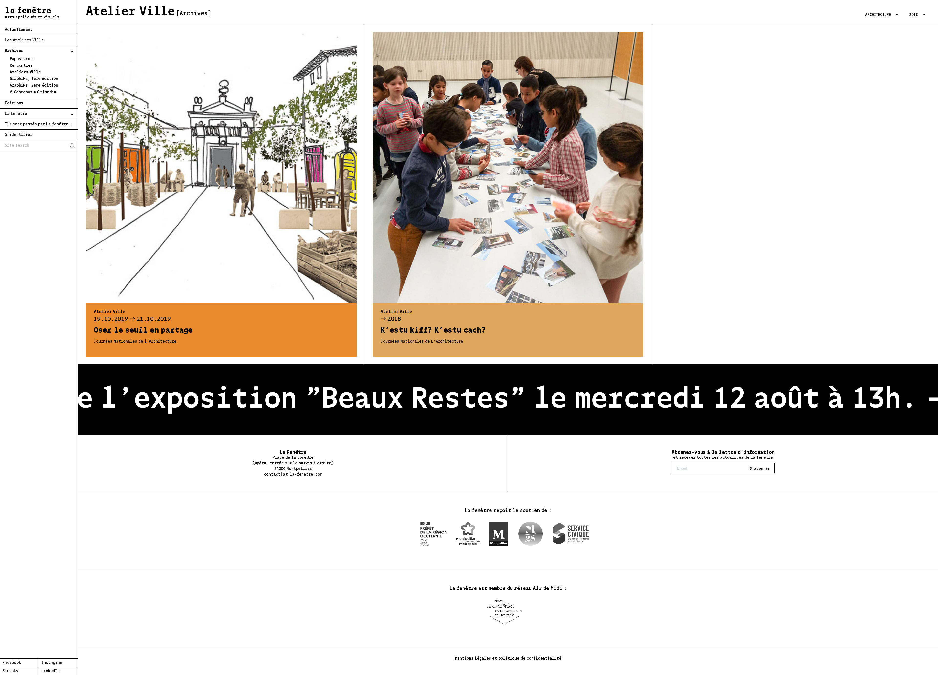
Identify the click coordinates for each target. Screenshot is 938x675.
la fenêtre (32, 13)
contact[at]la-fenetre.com (293, 475)
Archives (14, 51)
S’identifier (18, 135)
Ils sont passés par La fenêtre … (38, 124)
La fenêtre (16, 114)
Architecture (878, 15)
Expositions (22, 59)
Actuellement (18, 30)
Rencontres (21, 66)
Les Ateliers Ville (24, 40)
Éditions (14, 103)
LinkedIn (51, 671)
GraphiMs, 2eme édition (34, 85)
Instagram (52, 663)
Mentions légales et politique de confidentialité (508, 659)
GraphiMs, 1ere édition (34, 79)
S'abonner (760, 468)
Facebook (11, 663)
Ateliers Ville (25, 72)
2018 (913, 15)
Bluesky (10, 671)
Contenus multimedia (35, 92)
